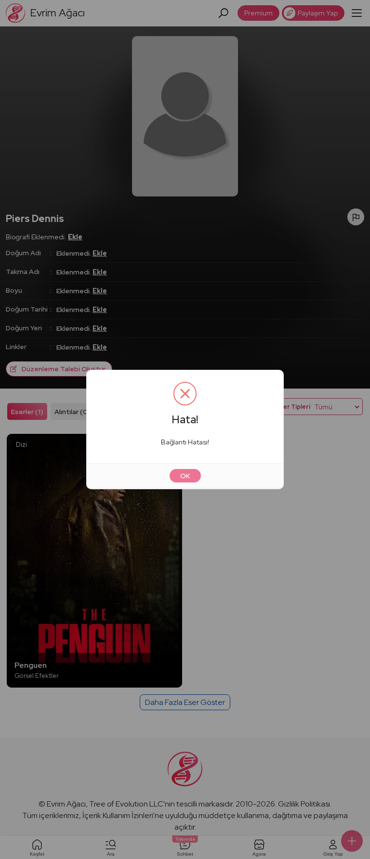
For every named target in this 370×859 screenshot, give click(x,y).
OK (185, 475)
